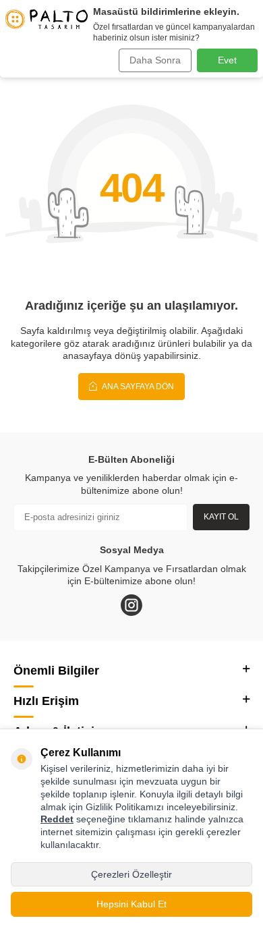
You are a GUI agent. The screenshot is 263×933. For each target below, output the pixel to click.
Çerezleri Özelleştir (131, 874)
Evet (227, 60)
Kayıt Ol (221, 516)
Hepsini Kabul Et (131, 904)
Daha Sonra (155, 60)
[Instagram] (131, 605)
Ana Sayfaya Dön (137, 386)
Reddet (57, 819)
